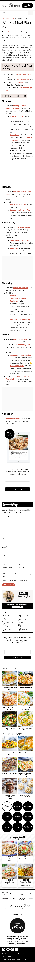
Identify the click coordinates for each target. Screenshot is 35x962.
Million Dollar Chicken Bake (10, 688)
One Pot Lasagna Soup (21, 227)
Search (30, 13)
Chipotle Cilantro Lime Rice (20, 210)
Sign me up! (16, 914)
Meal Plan (10, 18)
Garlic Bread (14, 248)
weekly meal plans (24, 74)
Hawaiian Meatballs (13, 418)
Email (4, 547)
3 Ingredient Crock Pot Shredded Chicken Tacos (25, 775)
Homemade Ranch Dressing (20, 355)
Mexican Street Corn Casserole (25, 708)
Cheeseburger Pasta (25, 687)
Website (5, 556)
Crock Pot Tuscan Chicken (9, 729)
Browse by (7, 806)
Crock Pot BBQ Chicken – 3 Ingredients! (25, 884)
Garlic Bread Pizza (20, 339)
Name (4, 538)
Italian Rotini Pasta (17, 366)
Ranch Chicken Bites (9, 860)
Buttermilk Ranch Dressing (20, 320)
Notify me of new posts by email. (16, 580)
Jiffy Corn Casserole (25, 753)
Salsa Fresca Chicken (9, 883)
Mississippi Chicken (20, 288)
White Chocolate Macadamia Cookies (25, 796)
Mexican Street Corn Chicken (25, 729)
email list (20, 82)
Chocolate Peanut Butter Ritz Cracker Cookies (10, 796)
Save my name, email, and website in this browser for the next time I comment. (17, 567)
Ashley (10, 32)
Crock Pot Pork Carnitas (9, 773)
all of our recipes (23, 80)
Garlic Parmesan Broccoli (19, 240)
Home (4, 18)
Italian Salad (14, 135)
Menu (4, 13)
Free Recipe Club (27, 5)
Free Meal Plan (17, 607)
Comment (6, 517)
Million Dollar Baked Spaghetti (9, 708)
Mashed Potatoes (16, 116)
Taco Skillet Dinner (25, 859)
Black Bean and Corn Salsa (9, 753)
